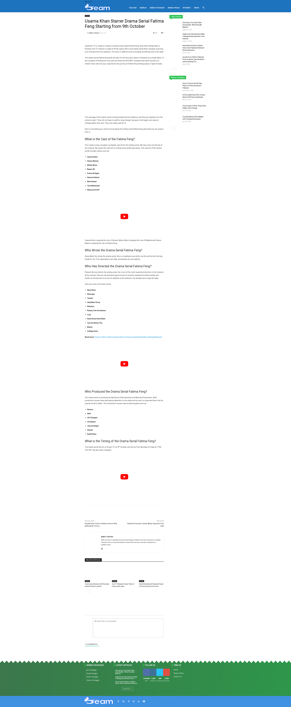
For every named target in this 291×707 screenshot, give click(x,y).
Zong (191, 77)
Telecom (133, 8)
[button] (203, 8)
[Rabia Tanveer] (86, 33)
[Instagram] (102, 548)
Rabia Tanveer (94, 33)
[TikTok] (128, 701)
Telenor (184, 77)
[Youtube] (143, 701)
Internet (187, 8)
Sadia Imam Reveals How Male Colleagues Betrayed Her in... (126, 677)
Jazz (178, 77)
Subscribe (166, 669)
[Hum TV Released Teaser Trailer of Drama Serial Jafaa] (124, 573)
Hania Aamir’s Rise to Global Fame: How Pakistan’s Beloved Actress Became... (193, 48)
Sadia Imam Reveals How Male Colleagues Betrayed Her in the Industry (194, 36)
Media (196, 8)
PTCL (204, 77)
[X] (133, 701)
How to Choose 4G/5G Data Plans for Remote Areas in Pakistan (192, 85)
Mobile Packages (157, 8)
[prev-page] (86, 591)
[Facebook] (118, 701)
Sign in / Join (88, 1)
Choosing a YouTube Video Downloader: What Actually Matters (192, 25)
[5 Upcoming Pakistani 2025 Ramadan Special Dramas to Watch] (97, 573)
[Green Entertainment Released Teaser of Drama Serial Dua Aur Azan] (151, 573)
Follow (153, 669)
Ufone (198, 77)
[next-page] (89, 591)
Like (146, 669)
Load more (126, 689)
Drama (87, 16)
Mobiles (143, 8)
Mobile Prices (174, 8)
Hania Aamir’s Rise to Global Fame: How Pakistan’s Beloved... (126, 682)
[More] (142, 38)
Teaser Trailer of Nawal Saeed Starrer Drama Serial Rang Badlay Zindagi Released (128, 337)
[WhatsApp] (138, 701)
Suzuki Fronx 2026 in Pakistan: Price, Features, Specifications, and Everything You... (193, 59)
